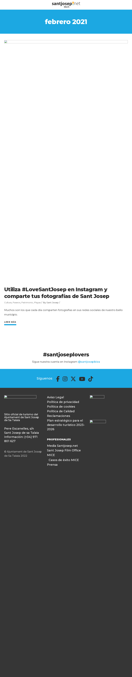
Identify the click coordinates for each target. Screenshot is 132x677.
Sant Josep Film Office (64, 450)
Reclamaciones (58, 416)
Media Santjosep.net (62, 446)
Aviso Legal (55, 397)
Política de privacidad (63, 402)
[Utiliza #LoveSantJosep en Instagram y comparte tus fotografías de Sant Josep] (66, 160)
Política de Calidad (61, 411)
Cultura (8, 302)
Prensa (52, 464)
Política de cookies (61, 406)
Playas (37, 302)
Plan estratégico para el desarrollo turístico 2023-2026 (66, 425)
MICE (51, 455)
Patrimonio (27, 302)
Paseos (16, 302)
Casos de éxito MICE (64, 460)
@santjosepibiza (89, 361)
